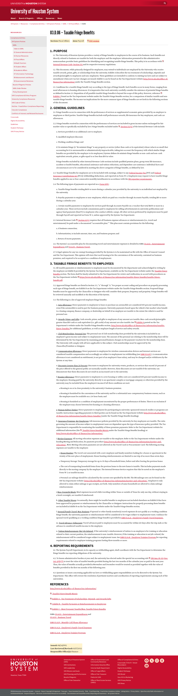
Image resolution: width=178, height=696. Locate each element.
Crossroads (15, 117)
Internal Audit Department (100, 668)
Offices (40, 18)
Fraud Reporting (94, 691)
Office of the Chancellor (72, 680)
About (13, 18)
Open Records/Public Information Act (152, 691)
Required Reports (29, 693)
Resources (50, 18)
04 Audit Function (20, 63)
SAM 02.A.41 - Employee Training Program (138, 537)
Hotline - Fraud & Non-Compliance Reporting (28, 106)
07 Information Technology (23, 74)
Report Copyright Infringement (50, 691)
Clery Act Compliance (19, 110)
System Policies (53, 24)
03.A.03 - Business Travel (79, 247)
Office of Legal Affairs (98, 671)
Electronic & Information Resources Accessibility (51, 693)
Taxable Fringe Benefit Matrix (64, 593)
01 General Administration (23, 52)
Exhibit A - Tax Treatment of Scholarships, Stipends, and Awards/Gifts (81, 599)
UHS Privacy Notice (17, 131)
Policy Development (20, 92)
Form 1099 (104, 184)
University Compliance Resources (23, 99)
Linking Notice (125, 691)
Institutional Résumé (17, 693)
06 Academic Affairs (20, 70)
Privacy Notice (135, 691)
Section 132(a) (126, 126)
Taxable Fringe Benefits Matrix (95, 430)
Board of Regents (26, 18)
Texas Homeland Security (76, 691)
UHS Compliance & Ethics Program (24, 95)
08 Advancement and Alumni (24, 77)
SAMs (64, 24)
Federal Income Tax (137, 173)
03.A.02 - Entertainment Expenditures (71, 614)
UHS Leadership (69, 668)
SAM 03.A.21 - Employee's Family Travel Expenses (142, 518)
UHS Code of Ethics (18, 103)
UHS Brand (121, 674)
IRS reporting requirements (140, 179)
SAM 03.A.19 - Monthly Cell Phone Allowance (69, 622)
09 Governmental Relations (23, 81)
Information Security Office (100, 665)
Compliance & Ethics (37, 24)
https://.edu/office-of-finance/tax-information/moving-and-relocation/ (116, 481)
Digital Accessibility (18, 121)
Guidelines (14, 124)
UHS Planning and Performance (75, 674)
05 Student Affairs (20, 67)
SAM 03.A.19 (146, 354)
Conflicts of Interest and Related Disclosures (27, 113)
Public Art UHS (96, 677)
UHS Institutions (70, 665)
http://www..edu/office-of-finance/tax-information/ (79, 433)
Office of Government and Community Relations (100, 661)
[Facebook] (147, 661)
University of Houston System (35, 11)
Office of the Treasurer (98, 674)
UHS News (121, 683)
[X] (152, 661)
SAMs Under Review (19, 88)
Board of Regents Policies (22, 85)
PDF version (94, 41)
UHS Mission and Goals (72, 671)
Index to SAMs (19, 49)
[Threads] (162, 661)
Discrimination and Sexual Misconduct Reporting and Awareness (87, 693)
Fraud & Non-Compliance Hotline (110, 691)
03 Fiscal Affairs (74, 24)
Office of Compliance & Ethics (128, 660)
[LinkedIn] (147, 666)
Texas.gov (64, 691)
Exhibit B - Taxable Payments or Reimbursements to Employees (79, 604)
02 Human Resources (21, 56)
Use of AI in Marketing (125, 677)
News (60, 18)
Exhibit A (140, 322)
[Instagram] (157, 661)
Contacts (37, 691)
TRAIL (86, 691)
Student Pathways (17, 128)
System (14, 24)
